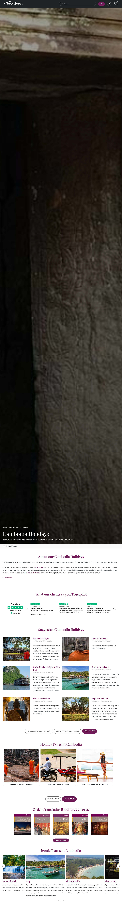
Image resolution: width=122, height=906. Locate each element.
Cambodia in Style (41, 638)
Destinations (13, 528)
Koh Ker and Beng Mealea (55, 881)
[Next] (119, 866)
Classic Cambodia (99, 638)
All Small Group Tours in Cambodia (39, 731)
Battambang (9, 881)
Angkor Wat (39, 567)
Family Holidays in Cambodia (58, 784)
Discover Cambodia (100, 667)
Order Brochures (61, 840)
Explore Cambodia (100, 698)
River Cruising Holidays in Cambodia (95, 784)
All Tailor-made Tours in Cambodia (67, 731)
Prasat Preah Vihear (32, 573)
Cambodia (24, 528)
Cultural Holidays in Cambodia (21, 784)
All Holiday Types (53, 799)
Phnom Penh (88, 881)
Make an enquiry (89, 731)
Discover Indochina (41, 698)
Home (5, 528)
